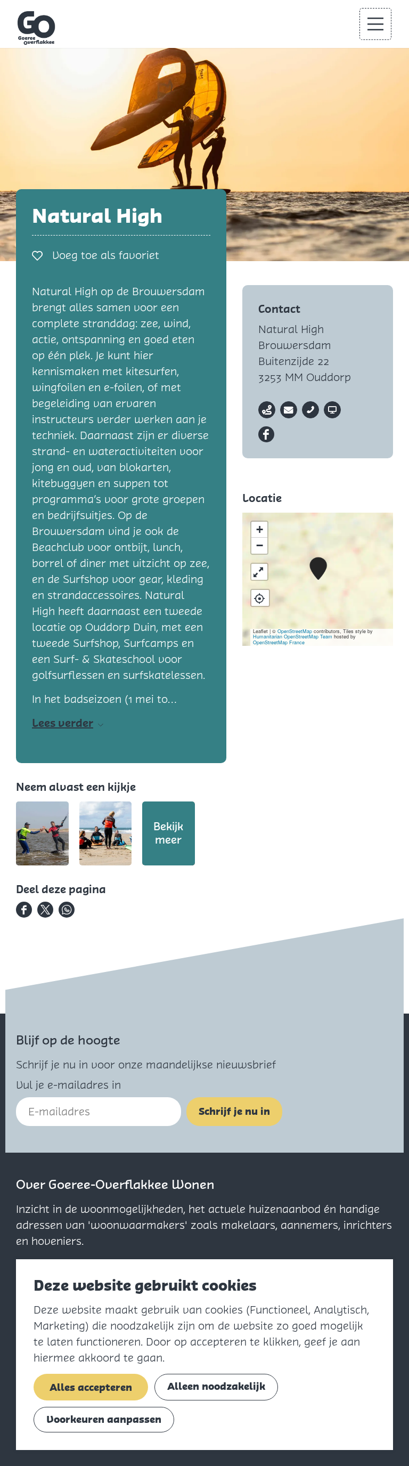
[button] (318, 569)
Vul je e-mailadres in (68, 1085)
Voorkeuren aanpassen (103, 1419)
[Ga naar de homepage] (37, 28)
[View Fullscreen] (259, 572)
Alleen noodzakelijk (216, 1386)
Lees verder (62, 723)
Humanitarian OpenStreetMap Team (292, 636)
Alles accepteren (91, 1387)
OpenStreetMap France (279, 642)
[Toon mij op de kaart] (260, 598)
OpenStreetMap (294, 631)
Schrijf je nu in (234, 1111)
